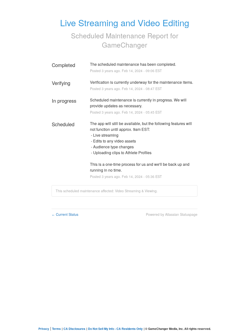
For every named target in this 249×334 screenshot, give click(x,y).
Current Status (65, 214)
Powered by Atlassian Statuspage (171, 214)
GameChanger (124, 45)
